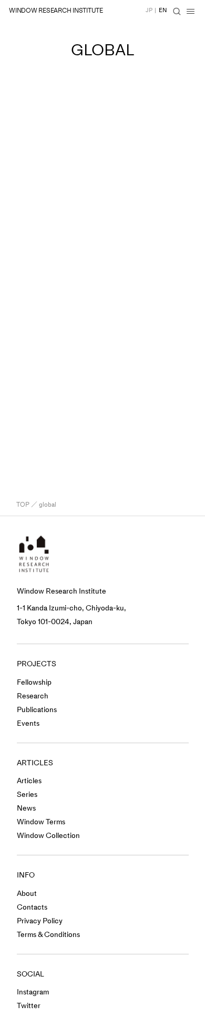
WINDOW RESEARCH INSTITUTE (56, 10)
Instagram (33, 992)
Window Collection (48, 835)
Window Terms (41, 821)
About (27, 893)
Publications (37, 709)
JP (149, 10)
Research (32, 696)
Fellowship (34, 682)
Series (27, 794)
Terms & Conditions (48, 934)
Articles (29, 780)
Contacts (32, 907)
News (26, 808)
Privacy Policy (40, 920)
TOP (22, 504)
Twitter (28, 1005)
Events (28, 723)
